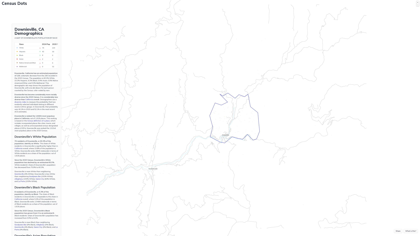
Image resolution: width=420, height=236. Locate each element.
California (29, 99)
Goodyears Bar (35, 176)
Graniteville (19, 174)
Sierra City (40, 179)
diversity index (20, 102)
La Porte (21, 181)
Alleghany (19, 179)
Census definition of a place (38, 121)
